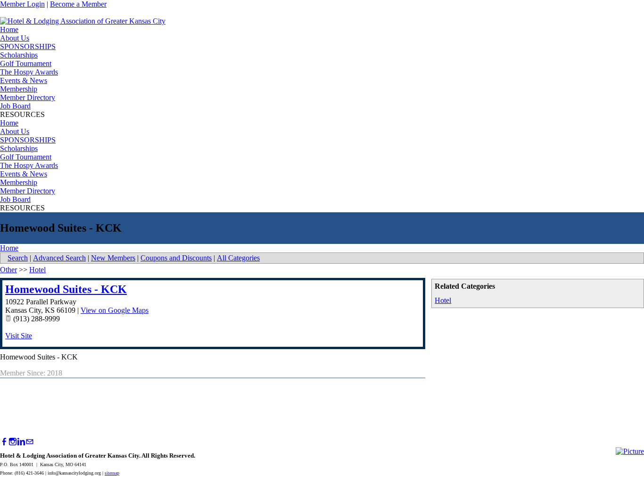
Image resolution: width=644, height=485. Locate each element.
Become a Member (78, 4)
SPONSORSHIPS (28, 46)
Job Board (15, 106)
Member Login (22, 4)
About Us (14, 38)
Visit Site (18, 336)
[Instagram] (13, 442)
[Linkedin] (21, 442)
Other (8, 270)
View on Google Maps (115, 310)
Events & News (23, 80)
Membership (18, 89)
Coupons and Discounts (176, 258)
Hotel (443, 300)
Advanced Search (59, 258)
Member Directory (27, 97)
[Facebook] (4, 442)
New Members (113, 258)
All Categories (238, 258)
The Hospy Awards (29, 72)
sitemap (112, 473)
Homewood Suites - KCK (66, 289)
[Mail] (29, 442)
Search (18, 258)
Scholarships (19, 55)
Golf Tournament (25, 63)
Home (9, 29)
